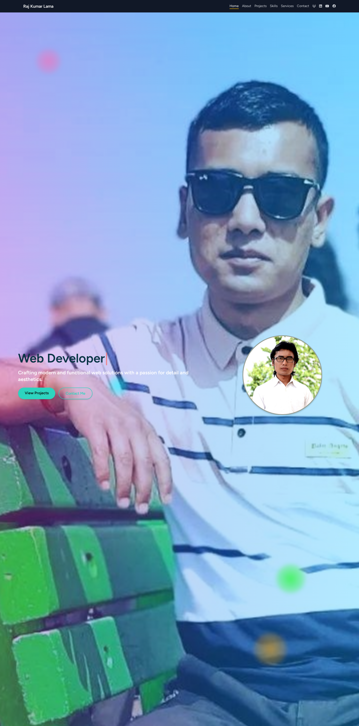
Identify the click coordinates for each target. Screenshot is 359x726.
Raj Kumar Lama (38, 6)
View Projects (37, 393)
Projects (260, 6)
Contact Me (75, 393)
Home (234, 6)
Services (287, 6)
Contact (303, 6)
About (246, 6)
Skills (274, 6)
